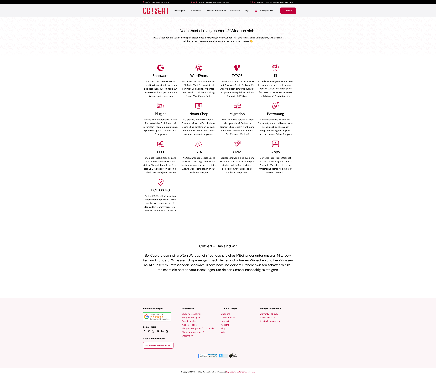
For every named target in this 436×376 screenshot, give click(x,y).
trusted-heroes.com (270, 321)
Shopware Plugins (191, 317)
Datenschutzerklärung (246, 372)
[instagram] (153, 331)
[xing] (167, 331)
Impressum (231, 372)
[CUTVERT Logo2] (156, 11)
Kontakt (225, 321)
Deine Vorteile (228, 317)
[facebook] (144, 331)
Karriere (225, 324)
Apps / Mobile (189, 324)
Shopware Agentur (191, 313)
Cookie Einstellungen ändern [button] (158, 345)
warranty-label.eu (269, 313)
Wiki (223, 332)
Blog (223, 328)
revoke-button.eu (269, 317)
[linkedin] (162, 331)
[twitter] (149, 331)
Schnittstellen (189, 321)
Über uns (225, 313)
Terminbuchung (266, 10)
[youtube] (158, 331)
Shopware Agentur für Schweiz (198, 328)
